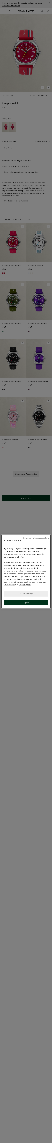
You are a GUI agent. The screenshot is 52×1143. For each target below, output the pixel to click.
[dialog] (26, 571)
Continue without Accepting (36, 538)
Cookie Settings (26, 594)
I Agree (26, 602)
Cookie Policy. (25, 585)
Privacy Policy (10, 585)
